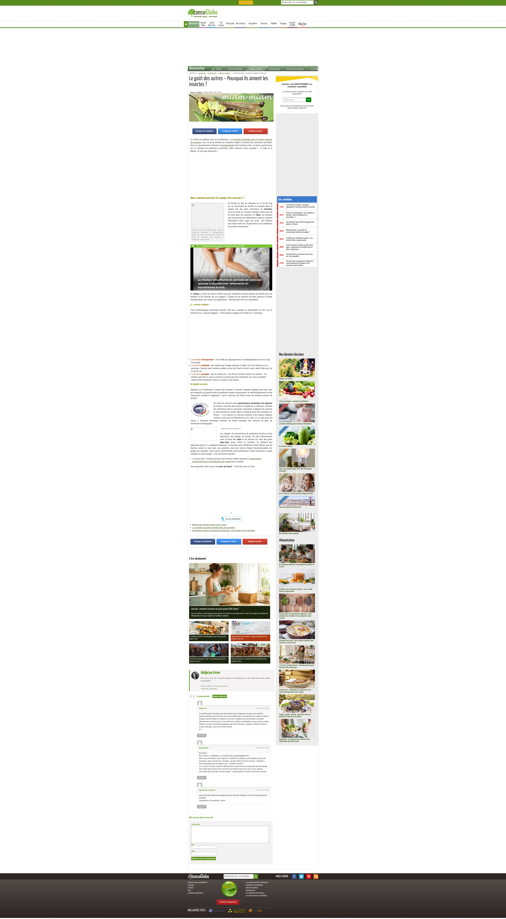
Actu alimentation (317, 69)
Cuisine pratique (274, 69)
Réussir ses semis (285, 379)
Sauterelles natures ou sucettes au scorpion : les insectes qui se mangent (223, 530)
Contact (190, 888)
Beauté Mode (203, 24)
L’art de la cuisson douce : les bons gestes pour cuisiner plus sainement (296, 666)
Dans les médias (252, 888)
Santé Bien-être (211, 24)
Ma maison (221, 24)
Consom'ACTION (292, 24)
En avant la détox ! (286, 446)
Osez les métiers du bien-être (290, 507)
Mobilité (274, 23)
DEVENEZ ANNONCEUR (228, 902)
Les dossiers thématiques (255, 893)
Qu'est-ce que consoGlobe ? (198, 882)
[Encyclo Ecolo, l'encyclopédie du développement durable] (256, 911)
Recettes (218, 69)
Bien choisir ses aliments (295, 69)
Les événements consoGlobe (256, 895)
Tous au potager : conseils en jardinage (293, 401)
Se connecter (246, 2)
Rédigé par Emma (210, 673)
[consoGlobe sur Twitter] (301, 876)
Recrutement (250, 890)
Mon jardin (230, 23)
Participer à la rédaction (254, 885)
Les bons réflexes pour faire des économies (295, 424)
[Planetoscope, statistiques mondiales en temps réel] (217, 911)
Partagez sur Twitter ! (230, 131)
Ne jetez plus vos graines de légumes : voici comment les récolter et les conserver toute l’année (295, 616)
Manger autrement (256, 69)
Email (193, 851)
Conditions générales (195, 893)
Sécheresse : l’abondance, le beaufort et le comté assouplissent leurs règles (295, 691)
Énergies (283, 23)
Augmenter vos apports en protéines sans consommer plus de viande (294, 740)
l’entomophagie (227, 145)
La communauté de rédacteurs (257, 882)
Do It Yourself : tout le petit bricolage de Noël (296, 493)
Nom (192, 845)
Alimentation (194, 23)
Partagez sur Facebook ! (205, 131)
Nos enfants (240, 23)
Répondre (202, 735)
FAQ (189, 890)
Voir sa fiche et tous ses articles (215, 686)
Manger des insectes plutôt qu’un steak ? (209, 524)
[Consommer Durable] (237, 911)
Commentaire (195, 824)
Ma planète (253, 23)
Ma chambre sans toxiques (289, 533)
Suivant (191, 106)
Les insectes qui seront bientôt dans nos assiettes (213, 527)
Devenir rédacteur (209, 688)
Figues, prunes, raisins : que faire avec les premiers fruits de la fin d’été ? (295, 715)
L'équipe (191, 885)
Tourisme (264, 23)
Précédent (271, 106)
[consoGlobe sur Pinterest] (308, 876)
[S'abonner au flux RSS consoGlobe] (315, 876)
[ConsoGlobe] (203, 12)
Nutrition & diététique (235, 69)
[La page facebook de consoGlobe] (294, 876)
